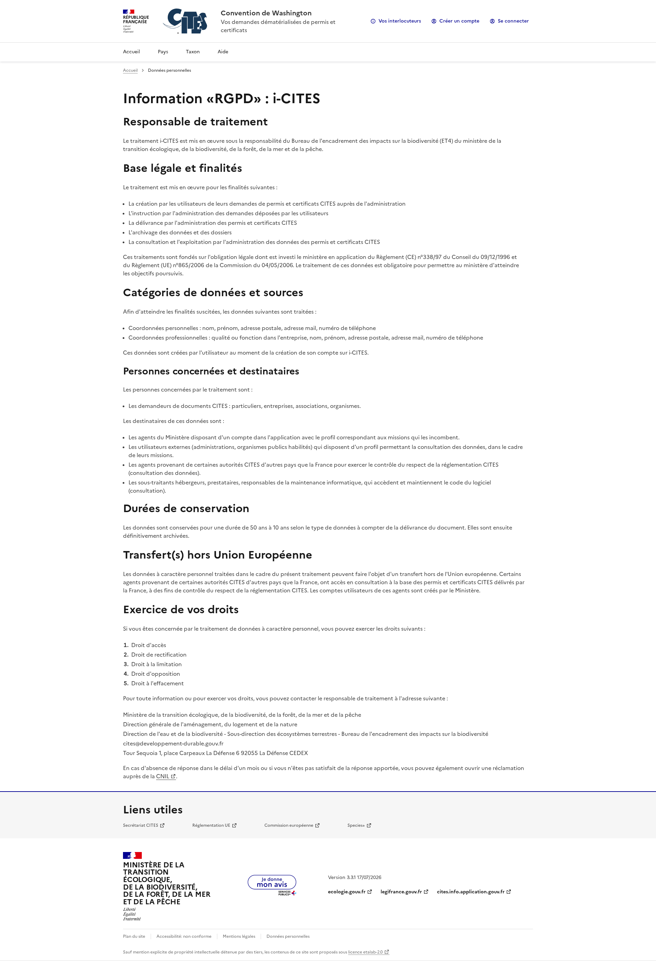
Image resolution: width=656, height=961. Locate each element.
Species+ (356, 825)
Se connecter (513, 21)
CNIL (162, 776)
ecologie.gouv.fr (347, 891)
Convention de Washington (266, 13)
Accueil (131, 51)
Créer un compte (459, 21)
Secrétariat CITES (140, 825)
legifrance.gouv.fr (401, 891)
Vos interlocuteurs (400, 21)
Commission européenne (288, 825)
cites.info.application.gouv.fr (471, 891)
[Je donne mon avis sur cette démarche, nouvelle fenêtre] (272, 893)
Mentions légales (239, 936)
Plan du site (134, 936)
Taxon (193, 51)
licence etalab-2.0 (365, 952)
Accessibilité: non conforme (183, 936)
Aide (223, 51)
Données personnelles (288, 936)
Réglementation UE (211, 825)
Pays (163, 51)
